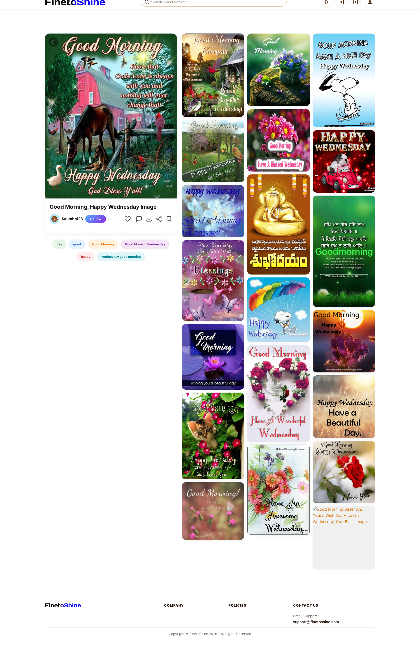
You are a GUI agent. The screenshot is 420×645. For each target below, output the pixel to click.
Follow (95, 219)
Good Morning (103, 244)
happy (85, 256)
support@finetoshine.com (316, 621)
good (77, 244)
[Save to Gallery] (239, 47)
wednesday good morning (121, 256)
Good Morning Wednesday (145, 244)
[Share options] (239, 38)
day (59, 244)
